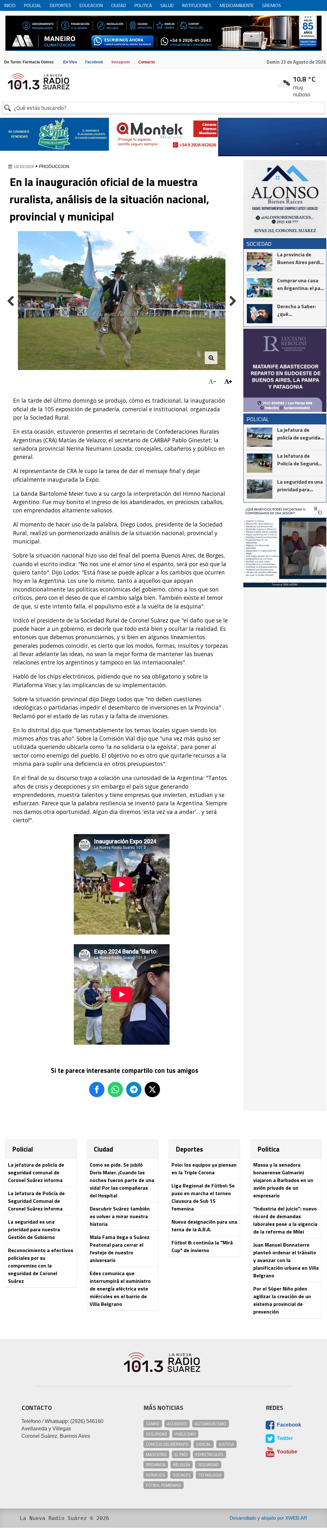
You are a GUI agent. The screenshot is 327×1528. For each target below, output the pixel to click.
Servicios (155, 1475)
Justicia (226, 1444)
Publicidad (185, 1434)
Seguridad (156, 1434)
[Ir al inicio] (163, 81)
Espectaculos (209, 1454)
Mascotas (156, 1454)
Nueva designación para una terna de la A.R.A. (204, 1225)
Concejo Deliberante (167, 1444)
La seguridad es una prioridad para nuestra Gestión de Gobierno (34, 1229)
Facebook (288, 1424)
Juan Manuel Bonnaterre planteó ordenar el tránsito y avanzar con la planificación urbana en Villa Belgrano (286, 1260)
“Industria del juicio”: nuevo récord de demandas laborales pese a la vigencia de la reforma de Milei (285, 1220)
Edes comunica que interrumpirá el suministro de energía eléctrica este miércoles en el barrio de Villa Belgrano (120, 1288)
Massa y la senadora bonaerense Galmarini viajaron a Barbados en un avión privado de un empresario (283, 1180)
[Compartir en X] (152, 1089)
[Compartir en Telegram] (133, 1089)
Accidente (177, 1423)
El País (181, 1454)
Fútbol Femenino (163, 1485)
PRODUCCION (54, 166)
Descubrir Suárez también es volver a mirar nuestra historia (120, 1216)
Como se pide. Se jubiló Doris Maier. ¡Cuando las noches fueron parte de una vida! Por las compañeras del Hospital (122, 1180)
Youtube (286, 1451)
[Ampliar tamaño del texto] (228, 381)
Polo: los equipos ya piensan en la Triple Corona (204, 1168)
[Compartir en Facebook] (96, 1089)
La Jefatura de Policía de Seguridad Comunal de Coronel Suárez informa (36, 1200)
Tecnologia (210, 1475)
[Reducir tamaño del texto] (212, 381)
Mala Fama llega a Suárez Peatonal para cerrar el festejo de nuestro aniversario (119, 1248)
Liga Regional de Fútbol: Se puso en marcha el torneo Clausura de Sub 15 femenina (203, 1197)
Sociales (182, 1475)
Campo (152, 1423)
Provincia (155, 1464)
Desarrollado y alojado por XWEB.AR (268, 1518)
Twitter (284, 1438)
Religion (181, 1464)
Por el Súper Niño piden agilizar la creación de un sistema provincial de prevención (282, 1300)
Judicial (203, 1444)
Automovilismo (210, 1423)
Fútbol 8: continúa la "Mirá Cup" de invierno (202, 1246)
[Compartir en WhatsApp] (115, 1089)
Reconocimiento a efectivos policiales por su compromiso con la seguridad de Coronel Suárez (40, 1265)
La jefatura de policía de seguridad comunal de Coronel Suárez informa (36, 1172)
